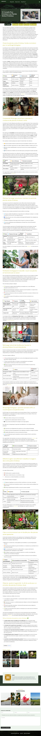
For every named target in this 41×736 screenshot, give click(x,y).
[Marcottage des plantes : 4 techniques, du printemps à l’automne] (5, 699)
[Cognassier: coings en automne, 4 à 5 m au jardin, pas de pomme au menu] (15, 699)
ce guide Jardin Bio (10, 320)
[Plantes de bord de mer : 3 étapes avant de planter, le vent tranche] (35, 699)
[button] (39, 2)
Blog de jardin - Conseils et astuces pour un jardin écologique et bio (5, 701)
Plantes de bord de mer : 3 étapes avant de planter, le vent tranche (35, 703)
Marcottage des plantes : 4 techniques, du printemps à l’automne (5, 703)
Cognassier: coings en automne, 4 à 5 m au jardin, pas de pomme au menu (15, 703)
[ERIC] (8, 677)
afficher (9, 645)
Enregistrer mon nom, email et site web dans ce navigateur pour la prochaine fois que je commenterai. (18, 715)
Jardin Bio (23, 93)
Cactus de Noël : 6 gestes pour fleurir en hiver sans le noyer (25, 703)
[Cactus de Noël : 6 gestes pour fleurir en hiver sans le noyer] (25, 699)
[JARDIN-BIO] (3, 2)
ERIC (13, 675)
